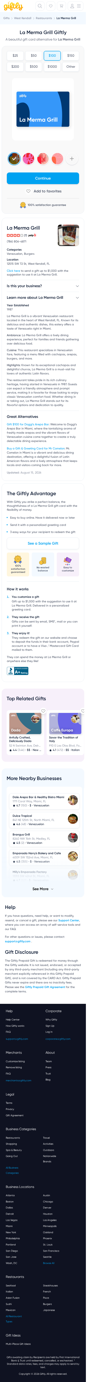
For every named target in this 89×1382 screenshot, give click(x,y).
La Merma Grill (66, 18)
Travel (46, 1137)
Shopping (11, 1143)
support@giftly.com (18, 941)
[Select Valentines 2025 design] (28, 159)
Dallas (9, 1207)
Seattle (47, 1256)
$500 (34, 67)
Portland (11, 1244)
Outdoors (48, 1150)
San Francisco (51, 1250)
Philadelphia (13, 1238)
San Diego (12, 1250)
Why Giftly (51, 1019)
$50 (34, 56)
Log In (49, 1031)
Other (70, 67)
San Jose (11, 1256)
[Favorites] (50, 6)
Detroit (10, 1213)
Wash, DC (11, 1263)
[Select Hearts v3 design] (57, 159)
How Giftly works (15, 1025)
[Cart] (61, 6)
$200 (15, 67)
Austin (46, 1195)
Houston (48, 1213)
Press (48, 1067)
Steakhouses (50, 1285)
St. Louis (47, 1244)
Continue (43, 178)
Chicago (48, 1201)
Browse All (48, 1263)
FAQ (8, 1031)
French (47, 1291)
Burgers (47, 1304)
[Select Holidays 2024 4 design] (14, 159)
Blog (48, 1079)
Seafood (11, 1285)
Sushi (9, 1304)
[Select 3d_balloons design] (43, 159)
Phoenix (47, 1238)
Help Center (13, 1019)
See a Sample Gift (43, 543)
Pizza (46, 1297)
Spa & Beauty (14, 1150)
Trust (48, 1073)
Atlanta (10, 1195)
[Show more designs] (72, 159)
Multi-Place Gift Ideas (18, 1344)
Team (49, 1061)
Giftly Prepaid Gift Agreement (45, 987)
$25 (15, 56)
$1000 (52, 67)
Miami (9, 1226)
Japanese (49, 1310)
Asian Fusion (13, 1297)
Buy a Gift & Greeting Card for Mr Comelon (36, 448)
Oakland (48, 1232)
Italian (9, 1291)
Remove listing (14, 1067)
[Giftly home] (12, 6)
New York (11, 1232)
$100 (52, 56)
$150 (70, 56)
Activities (48, 1143)
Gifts (6, 18)
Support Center (68, 920)
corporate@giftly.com (58, 1038)
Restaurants (13, 1137)
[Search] (39, 6)
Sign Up (50, 1025)
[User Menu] (75, 6)
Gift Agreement (15, 1115)
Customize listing (15, 1061)
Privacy (10, 1109)
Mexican (11, 1310)
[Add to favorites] (43, 191)
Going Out (12, 1156)
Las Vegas (11, 1220)
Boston (10, 1201)
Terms (9, 1102)
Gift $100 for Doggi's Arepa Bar (28, 424)
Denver (47, 1207)
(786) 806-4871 (16, 241)
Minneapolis (50, 1226)
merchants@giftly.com (18, 1080)
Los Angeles (50, 1220)
